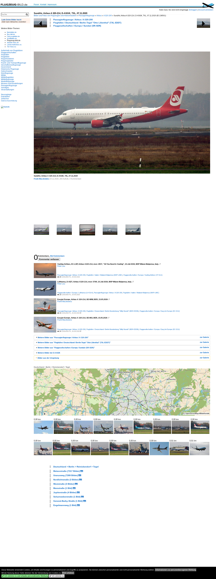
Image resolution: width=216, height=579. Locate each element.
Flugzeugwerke (7, 61)
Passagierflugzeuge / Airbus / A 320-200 (73, 19)
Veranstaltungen (7, 90)
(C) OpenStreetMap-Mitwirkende (196, 413)
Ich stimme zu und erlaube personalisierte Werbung (25, 576)
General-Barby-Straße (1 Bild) (68, 501)
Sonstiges (5, 88)
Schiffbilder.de (12, 38)
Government (6, 67)
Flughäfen (5, 55)
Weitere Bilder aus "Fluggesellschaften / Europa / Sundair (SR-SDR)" (66, 348)
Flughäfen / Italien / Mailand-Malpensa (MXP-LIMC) (104, 275)
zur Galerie (204, 337)
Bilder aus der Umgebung (48, 358)
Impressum (52, 5)
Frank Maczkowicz (41, 179)
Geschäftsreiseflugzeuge (11, 65)
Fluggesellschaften (8, 53)
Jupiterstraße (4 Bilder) (64, 492)
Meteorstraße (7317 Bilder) (66, 471)
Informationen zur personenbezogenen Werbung (175, 570)
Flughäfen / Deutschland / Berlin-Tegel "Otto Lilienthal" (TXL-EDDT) (87, 22)
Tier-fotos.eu (11, 47)
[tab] (122, 337)
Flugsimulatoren (7, 59)
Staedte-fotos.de (13, 42)
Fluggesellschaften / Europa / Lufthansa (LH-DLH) (75, 293)
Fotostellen (5, 97)
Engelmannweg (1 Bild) (65, 505)
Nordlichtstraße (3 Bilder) (66, 479)
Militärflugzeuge (7, 79)
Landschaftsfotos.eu (14, 44)
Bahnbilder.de (11, 32)
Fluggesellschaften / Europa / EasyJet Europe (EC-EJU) (160, 311)
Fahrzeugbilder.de (13, 36)
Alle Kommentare (57, 256)
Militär (3, 75)
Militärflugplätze (7, 77)
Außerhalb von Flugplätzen (12, 50)
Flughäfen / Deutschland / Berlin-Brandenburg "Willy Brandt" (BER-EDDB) (112, 311)
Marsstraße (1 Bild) (62, 488)
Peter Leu (61, 266)
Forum (36, 5)
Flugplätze (5, 57)
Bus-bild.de (11, 34)
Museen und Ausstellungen (12, 83)
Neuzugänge (6, 94)
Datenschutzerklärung (9, 101)
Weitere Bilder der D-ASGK (49, 353)
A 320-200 (108, 16)
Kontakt (43, 5)
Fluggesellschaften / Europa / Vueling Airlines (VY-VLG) (143, 275)
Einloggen (193, 10)
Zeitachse (5, 99)
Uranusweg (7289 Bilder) (65, 475)
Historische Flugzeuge (10, 69)
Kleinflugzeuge (7, 73)
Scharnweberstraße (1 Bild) (67, 497)
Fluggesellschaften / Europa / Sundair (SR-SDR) (77, 26)
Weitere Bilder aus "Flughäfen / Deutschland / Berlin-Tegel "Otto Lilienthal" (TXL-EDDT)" (74, 343)
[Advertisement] (87, 38)
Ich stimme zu (56, 576)
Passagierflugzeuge (87, 16)
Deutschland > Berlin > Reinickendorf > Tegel (52, 367)
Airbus (99, 16)
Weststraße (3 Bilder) (63, 484)
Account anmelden (205, 10)
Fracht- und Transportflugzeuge (13, 63)
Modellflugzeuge (7, 81)
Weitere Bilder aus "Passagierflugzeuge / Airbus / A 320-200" (63, 338)
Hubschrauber (6, 71)
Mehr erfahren (68, 573)
